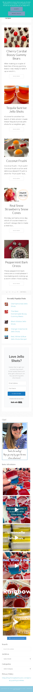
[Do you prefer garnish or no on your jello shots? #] (16, 509)
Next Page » (23, 292)
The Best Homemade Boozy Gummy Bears (19, 313)
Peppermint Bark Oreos (16, 264)
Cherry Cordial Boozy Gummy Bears (16, 54)
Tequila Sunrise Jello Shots (16, 109)
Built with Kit (16, 402)
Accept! (16, 8)
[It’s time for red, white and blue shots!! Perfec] (16, 565)
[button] (16, 37)
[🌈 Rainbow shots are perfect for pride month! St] (16, 593)
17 (17, 292)
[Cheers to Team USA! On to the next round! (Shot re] (16, 481)
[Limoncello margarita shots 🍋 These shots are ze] (16, 537)
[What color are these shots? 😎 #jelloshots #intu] (16, 622)
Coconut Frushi (16, 161)
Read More (16, 76)
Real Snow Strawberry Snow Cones (16, 209)
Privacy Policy (16, 13)
